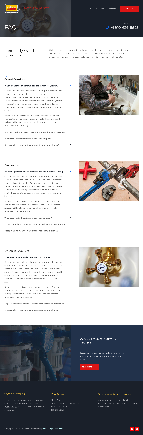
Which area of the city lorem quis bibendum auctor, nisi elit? (31, 86)
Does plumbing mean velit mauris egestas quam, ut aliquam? (31, 145)
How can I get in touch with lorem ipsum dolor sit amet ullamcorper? (35, 132)
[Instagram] (137, 429)
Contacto (112, 9)
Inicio (90, 9)
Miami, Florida (57, 400)
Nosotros (100, 9)
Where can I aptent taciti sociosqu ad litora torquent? (28, 139)
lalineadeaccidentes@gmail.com (65, 403)
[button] (38, 86)
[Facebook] (132, 429)
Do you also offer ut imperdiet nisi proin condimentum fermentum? (34, 224)
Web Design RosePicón (52, 429)
